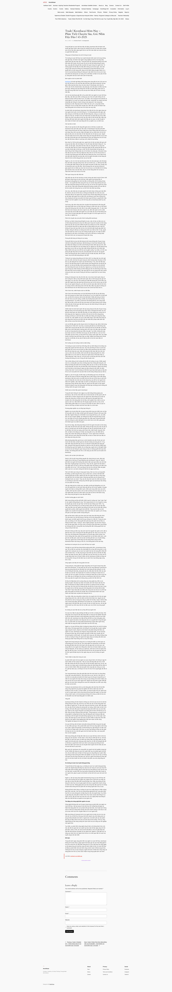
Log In (127, 9)
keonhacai (68, 81)
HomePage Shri (104, 9)
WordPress (52, 984)
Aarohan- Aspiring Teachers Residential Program (66, 5)
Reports (127, 12)
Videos (127, 19)
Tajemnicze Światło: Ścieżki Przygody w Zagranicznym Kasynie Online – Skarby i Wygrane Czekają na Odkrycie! (85, 15)
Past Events (92, 12)
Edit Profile (126, 5)
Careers (111, 5)
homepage (96, 9)
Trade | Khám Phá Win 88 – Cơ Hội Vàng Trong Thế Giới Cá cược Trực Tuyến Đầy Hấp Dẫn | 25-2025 (96, 19)
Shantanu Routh (77, 40)
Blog (106, 5)
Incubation (113, 9)
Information (121, 9)
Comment (68, 891)
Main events (61, 12)
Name (67, 907)
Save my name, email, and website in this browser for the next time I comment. (85, 927)
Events (50, 9)
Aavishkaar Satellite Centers (89, 5)
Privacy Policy (113, 12)
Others (86, 12)
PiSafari (105, 12)
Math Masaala (70, 12)
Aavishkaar (52, 2)
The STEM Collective (60, 19)
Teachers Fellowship (123, 15)
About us (101, 5)
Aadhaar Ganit (47, 5)
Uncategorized (85, 40)
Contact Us (118, 5)
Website (67, 920)
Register (120, 12)
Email (67, 913)
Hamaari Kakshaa (75, 9)
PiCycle (99, 12)
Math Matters (78, 12)
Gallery (67, 9)
